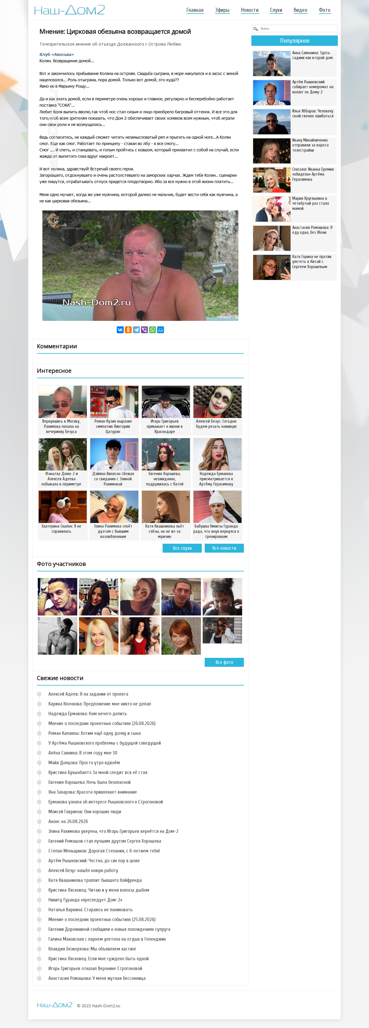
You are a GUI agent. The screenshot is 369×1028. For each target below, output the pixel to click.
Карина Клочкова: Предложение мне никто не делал (99, 704)
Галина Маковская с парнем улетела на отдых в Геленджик (107, 939)
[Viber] (144, 329)
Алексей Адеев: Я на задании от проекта (88, 694)
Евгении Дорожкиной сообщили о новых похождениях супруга (109, 929)
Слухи (276, 10)
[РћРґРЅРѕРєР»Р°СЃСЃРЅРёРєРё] (128, 329)
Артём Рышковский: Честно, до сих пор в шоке (94, 860)
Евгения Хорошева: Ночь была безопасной (89, 782)
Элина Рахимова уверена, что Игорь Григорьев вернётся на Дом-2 (113, 831)
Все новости (224, 548)
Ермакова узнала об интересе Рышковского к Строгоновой (105, 802)
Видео (300, 10)
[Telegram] (136, 329)
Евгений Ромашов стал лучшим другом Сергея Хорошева (104, 841)
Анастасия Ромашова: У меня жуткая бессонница (97, 978)
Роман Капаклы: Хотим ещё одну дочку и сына (94, 733)
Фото (324, 10)
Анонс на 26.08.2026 (68, 821)
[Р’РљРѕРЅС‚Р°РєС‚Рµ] (120, 329)
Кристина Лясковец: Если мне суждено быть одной (98, 958)
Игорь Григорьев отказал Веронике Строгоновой (95, 968)
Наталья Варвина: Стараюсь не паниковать (90, 909)
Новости (250, 10)
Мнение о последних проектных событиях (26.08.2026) (101, 723)
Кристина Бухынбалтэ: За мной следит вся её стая (97, 772)
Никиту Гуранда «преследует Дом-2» (85, 900)
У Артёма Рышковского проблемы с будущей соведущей (104, 743)
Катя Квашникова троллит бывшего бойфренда (95, 880)
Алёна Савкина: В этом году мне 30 (82, 753)
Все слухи (182, 548)
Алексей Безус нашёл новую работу (83, 870)
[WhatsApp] (152, 329)
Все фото (224, 662)
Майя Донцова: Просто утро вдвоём (84, 762)
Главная (195, 10)
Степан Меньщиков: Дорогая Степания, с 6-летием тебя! (104, 851)
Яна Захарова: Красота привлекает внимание (92, 792)
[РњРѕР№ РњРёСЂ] (160, 329)
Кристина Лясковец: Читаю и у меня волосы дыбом (98, 890)
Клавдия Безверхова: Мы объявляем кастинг (92, 949)
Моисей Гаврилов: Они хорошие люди (84, 811)
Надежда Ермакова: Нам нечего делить (87, 713)
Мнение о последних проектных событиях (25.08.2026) (101, 919)
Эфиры (222, 10)
